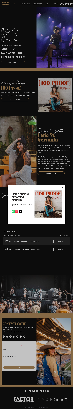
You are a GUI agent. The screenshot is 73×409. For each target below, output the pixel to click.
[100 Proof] (13, 211)
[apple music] (16, 211)
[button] (62, 187)
